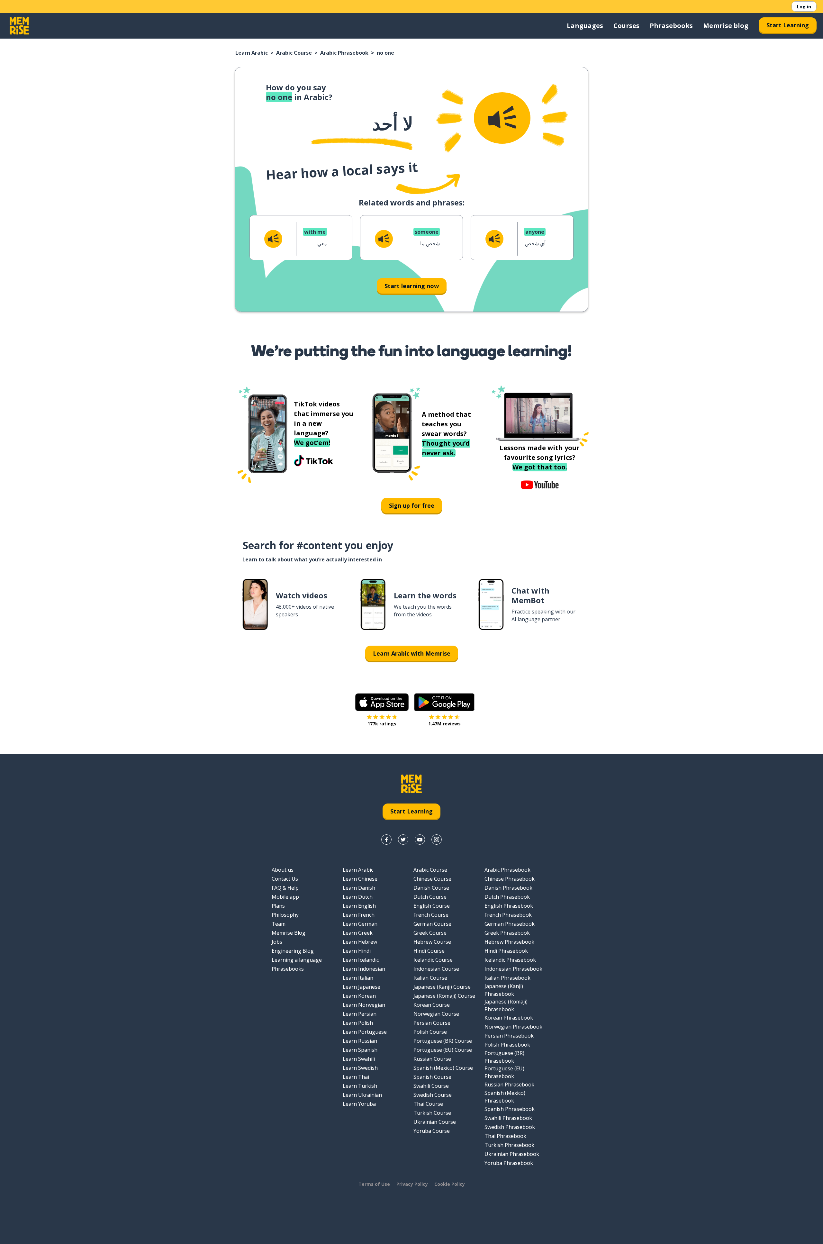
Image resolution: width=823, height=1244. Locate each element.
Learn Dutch (358, 896)
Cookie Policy (449, 1184)
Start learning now (411, 286)
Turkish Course (432, 1112)
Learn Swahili (359, 1058)
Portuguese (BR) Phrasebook (504, 1056)
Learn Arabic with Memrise (411, 653)
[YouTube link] (420, 839)
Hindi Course (429, 950)
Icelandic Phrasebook (510, 959)
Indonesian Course (436, 968)
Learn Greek (358, 932)
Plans (278, 905)
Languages (585, 25)
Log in (804, 7)
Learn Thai (356, 1076)
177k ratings (381, 724)
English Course (431, 905)
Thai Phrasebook (505, 1136)
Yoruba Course (431, 1130)
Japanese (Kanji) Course (442, 986)
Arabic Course (294, 52)
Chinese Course (432, 878)
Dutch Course (430, 896)
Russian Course (432, 1058)
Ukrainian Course (434, 1121)
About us (283, 869)
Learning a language (297, 959)
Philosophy (285, 914)
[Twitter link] (403, 839)
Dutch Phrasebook (507, 896)
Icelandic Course (433, 959)
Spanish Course (432, 1076)
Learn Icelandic (361, 959)
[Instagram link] (436, 839)
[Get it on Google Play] (444, 702)
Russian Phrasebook (509, 1084)
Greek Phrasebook (507, 932)
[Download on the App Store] (382, 702)
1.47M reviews (444, 724)
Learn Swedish (360, 1067)
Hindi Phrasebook (506, 950)
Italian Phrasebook (507, 977)
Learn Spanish (360, 1049)
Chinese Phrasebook (509, 878)
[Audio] (502, 118)
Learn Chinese (360, 878)
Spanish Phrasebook (509, 1108)
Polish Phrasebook (507, 1044)
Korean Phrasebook (508, 1017)
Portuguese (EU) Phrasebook (504, 1072)
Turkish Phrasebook (509, 1145)
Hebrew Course (432, 941)
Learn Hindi (357, 950)
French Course (430, 914)
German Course (432, 923)
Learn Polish (358, 1022)
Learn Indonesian (364, 968)
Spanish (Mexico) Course (443, 1067)
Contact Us (285, 878)
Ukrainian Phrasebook (511, 1154)
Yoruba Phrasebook (508, 1163)
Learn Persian (359, 1013)
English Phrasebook (508, 905)
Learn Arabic (251, 52)
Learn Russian (360, 1040)
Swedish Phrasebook (509, 1126)
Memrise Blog (288, 932)
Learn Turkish (360, 1085)
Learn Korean (359, 995)
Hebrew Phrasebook (509, 941)
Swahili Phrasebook (508, 1117)
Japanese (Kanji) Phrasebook (503, 990)
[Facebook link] (386, 839)
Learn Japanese (361, 986)
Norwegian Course (436, 1013)
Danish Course (431, 887)
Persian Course (431, 1022)
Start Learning (787, 25)
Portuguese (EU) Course (442, 1049)
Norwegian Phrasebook (513, 1026)
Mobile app (285, 896)
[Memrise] (19, 26)
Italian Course (430, 977)
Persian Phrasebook (509, 1035)
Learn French (359, 914)
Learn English (359, 905)
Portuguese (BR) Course (442, 1040)
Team (278, 923)
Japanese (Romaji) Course (444, 995)
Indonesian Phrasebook (513, 968)
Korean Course (431, 1004)
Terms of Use (374, 1184)
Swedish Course (432, 1094)
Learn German (360, 923)
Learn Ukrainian (362, 1094)
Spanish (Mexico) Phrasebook (504, 1096)
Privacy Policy (412, 1184)
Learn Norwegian (364, 1004)
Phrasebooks (671, 25)
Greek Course (430, 932)
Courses (626, 25)
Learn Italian (358, 977)
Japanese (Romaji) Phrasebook (506, 1005)
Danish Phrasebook (508, 887)
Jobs (277, 941)
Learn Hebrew (360, 941)
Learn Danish (359, 887)
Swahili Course (431, 1085)
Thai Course (428, 1103)
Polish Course (430, 1031)
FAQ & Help (285, 887)
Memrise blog (725, 25)
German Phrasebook (509, 923)
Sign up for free (411, 505)
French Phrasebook (508, 914)
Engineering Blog (293, 950)
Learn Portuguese (365, 1031)
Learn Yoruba (359, 1103)
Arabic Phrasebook (344, 52)
